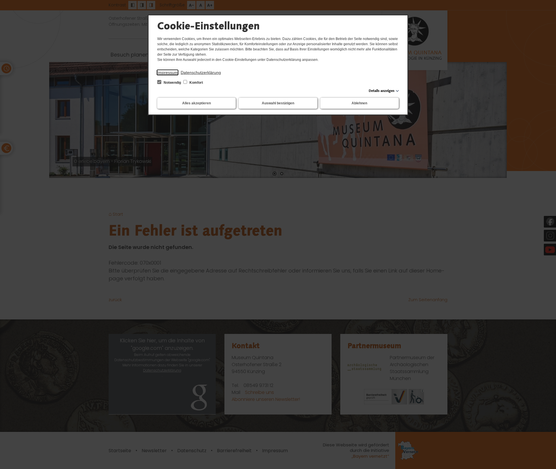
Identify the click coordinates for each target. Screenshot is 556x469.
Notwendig (172, 83)
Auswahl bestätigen (278, 103)
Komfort (196, 83)
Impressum (167, 72)
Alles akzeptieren (196, 103)
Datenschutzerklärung (201, 72)
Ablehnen (359, 103)
